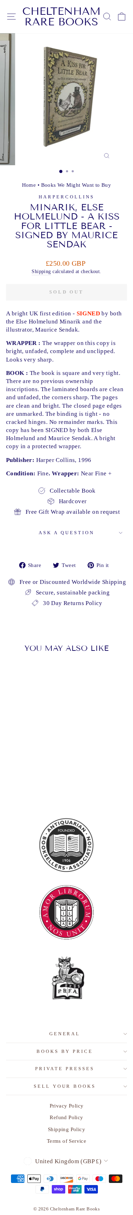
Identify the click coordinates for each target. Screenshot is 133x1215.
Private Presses (64, 1068)
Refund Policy (66, 1117)
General (65, 1033)
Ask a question (66, 532)
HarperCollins (66, 196)
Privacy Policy (67, 1106)
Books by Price (65, 1051)
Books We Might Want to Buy (76, 185)
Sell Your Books (65, 1086)
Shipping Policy (66, 1129)
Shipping (41, 271)
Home (29, 185)
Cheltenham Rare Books (61, 16)
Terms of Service (67, 1141)
